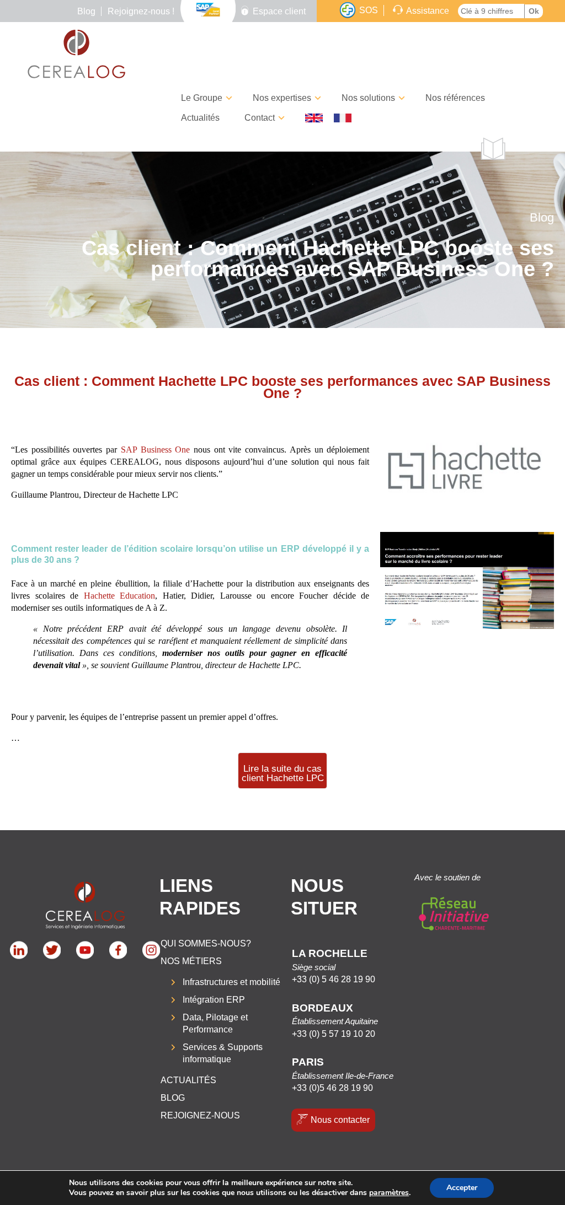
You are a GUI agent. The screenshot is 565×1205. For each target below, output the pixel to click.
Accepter (461, 1187)
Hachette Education (120, 595)
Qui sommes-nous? (206, 943)
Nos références (455, 98)
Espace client (279, 11)
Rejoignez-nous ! (141, 11)
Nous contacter (340, 1120)
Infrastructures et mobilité (231, 982)
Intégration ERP (214, 999)
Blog (86, 11)
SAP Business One (155, 449)
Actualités (200, 117)
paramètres (389, 1193)
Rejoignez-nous (200, 1115)
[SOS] (347, 10)
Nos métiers (191, 961)
